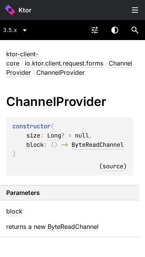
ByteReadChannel (98, 145)
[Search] (135, 30)
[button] (135, 30)
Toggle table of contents (135, 10)
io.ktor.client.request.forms (64, 63)
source (112, 166)
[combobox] (16, 30)
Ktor (25, 10)
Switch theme (115, 30)
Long (54, 135)
